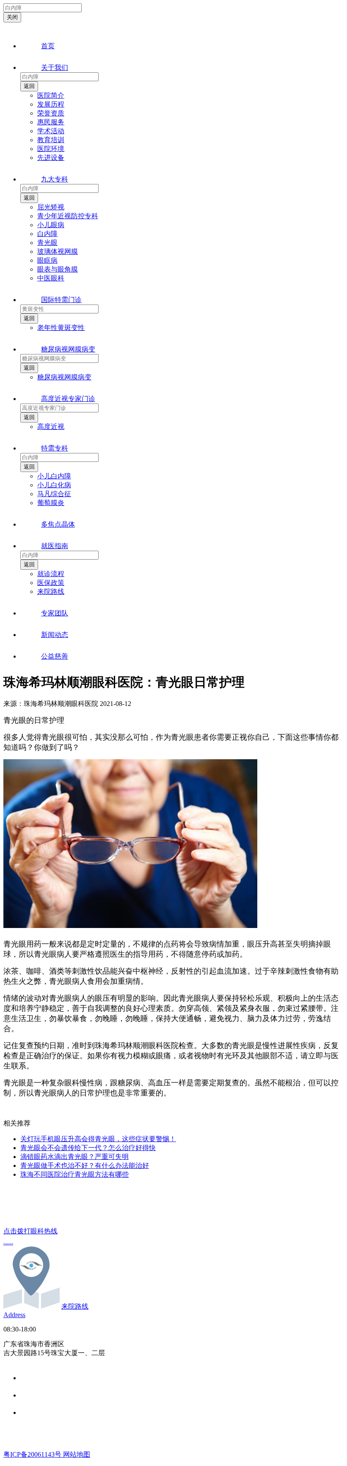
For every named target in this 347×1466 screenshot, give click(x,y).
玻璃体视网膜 (57, 251)
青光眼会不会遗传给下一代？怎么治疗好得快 (88, 1147)
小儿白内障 (54, 476)
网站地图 (76, 1454)
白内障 (47, 233)
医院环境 (50, 148)
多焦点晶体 (58, 524)
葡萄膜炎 (50, 502)
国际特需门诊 (61, 299)
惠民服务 (50, 122)
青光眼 (47, 242)
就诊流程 (50, 573)
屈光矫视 (50, 207)
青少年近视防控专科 (67, 216)
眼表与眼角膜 (57, 269)
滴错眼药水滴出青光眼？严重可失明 (74, 1156)
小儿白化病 (54, 485)
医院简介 (50, 95)
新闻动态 (54, 634)
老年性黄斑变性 (61, 327)
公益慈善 (54, 656)
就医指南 (54, 545)
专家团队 (54, 613)
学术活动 (50, 131)
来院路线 (50, 591)
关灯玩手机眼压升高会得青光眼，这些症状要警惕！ (98, 1138)
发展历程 (50, 104)
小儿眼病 (50, 224)
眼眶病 (47, 260)
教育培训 (50, 139)
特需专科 (54, 448)
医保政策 (50, 582)
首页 (48, 45)
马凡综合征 (54, 493)
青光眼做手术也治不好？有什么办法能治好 (84, 1165)
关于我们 (54, 67)
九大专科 (54, 179)
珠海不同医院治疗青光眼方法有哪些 (74, 1174)
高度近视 (50, 426)
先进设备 (50, 157)
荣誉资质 (50, 113)
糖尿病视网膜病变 (68, 349)
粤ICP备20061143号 (33, 1454)
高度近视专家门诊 (68, 398)
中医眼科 (50, 278)
